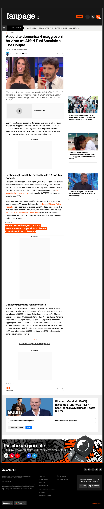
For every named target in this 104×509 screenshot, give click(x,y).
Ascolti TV (11, 33)
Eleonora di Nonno (22, 54)
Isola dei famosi (74, 28)
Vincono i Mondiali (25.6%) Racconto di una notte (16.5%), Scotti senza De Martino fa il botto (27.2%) (75, 406)
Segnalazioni (43, 479)
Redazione (42, 492)
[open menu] (4, 28)
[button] (62, 54)
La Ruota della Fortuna (35, 28)
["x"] (23, 455)
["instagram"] (11, 455)
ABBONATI (79, 16)
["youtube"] (17, 455)
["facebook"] (29, 455)
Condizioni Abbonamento (47, 489)
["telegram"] (34, 455)
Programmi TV (10, 383)
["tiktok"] (6, 455)
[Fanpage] (9, 469)
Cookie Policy (43, 486)
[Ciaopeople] (97, 503)
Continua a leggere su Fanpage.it (34, 343)
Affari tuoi (49, 28)
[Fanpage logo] (20, 17)
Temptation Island (61, 28)
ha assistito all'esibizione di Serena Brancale (23, 212)
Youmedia (42, 476)
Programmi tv (15, 28)
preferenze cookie (45, 495)
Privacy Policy (43, 482)
